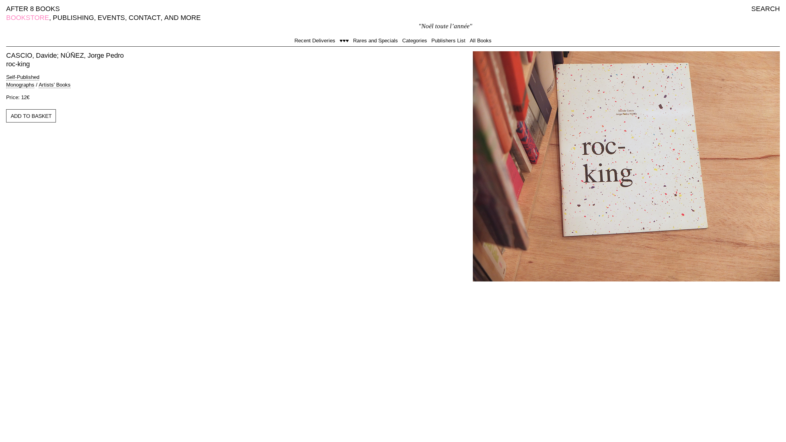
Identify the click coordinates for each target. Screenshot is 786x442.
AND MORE (182, 17)
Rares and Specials (375, 41)
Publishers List (448, 41)
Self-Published (22, 77)
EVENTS (111, 17)
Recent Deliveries (314, 41)
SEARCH (765, 9)
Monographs (20, 85)
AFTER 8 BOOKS (33, 9)
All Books (481, 41)
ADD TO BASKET (31, 116)
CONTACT (145, 17)
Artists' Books (55, 85)
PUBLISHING (73, 17)
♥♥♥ (344, 41)
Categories (414, 41)
